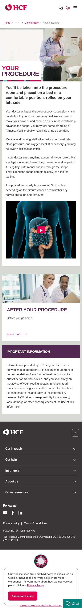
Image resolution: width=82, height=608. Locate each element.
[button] (72, 603)
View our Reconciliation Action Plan (41, 605)
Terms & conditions (35, 523)
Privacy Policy (35, 585)
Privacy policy (11, 523)
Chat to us (61, 7)
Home (7, 22)
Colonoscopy (32, 22)
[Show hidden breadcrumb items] (17, 22)
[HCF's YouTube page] (5, 513)
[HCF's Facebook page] (13, 513)
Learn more (14, 334)
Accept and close (22, 595)
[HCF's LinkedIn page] (20, 513)
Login (68, 7)
